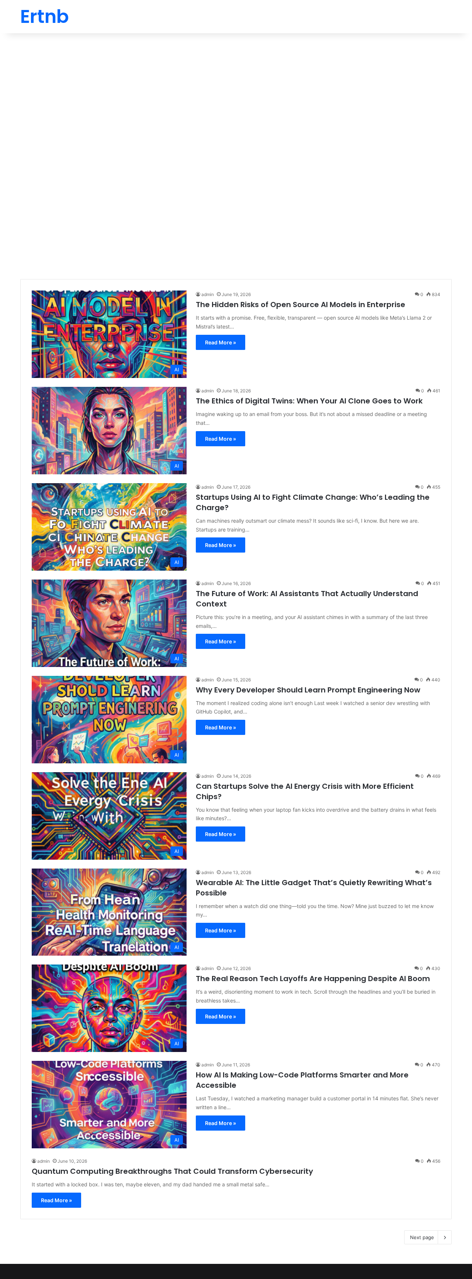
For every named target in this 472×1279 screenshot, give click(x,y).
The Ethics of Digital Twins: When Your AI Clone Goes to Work (309, 401)
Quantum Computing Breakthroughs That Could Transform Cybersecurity (172, 1171)
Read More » (220, 342)
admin (207, 294)
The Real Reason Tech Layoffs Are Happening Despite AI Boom (313, 978)
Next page (422, 1237)
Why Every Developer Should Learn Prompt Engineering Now (308, 690)
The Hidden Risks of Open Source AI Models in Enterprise (300, 304)
